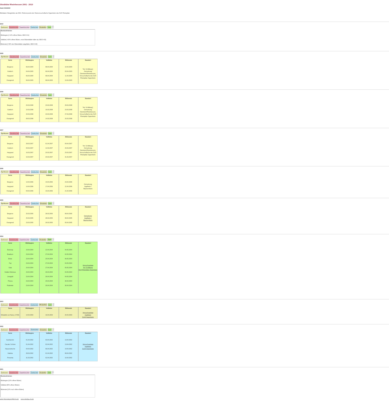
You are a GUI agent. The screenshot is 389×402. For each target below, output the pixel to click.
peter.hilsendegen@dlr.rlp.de (9, 399)
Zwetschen (34, 27)
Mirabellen (43, 27)
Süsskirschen (13, 27)
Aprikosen (4, 27)
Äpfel (49, 27)
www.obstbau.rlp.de (27, 399)
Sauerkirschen (24, 27)
